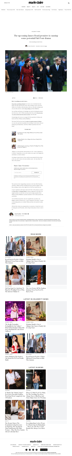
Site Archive (13, 444)
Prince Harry (15, 191)
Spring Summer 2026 (29, 9)
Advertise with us (57, 444)
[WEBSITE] (27, 214)
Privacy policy (16, 446)
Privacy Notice (16, 176)
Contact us (35, 444)
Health (33, 6)
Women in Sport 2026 (11, 9)
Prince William (28, 108)
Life (38, 6)
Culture (42, 6)
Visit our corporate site (51, 452)
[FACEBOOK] (22, 214)
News (46, 46)
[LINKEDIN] (25, 214)
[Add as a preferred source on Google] (50, 450)
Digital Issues (60, 9)
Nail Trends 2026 (38, 9)
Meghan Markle (23, 191)
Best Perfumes (54, 9)
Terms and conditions (46, 444)
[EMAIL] (28, 214)
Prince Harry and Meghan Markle (18, 103)
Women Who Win (68, 9)
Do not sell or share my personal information (48, 446)
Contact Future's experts (24, 444)
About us (33, 446)
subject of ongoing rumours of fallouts (33, 121)
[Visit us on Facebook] (33, 450)
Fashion (23, 6)
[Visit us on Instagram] (30, 450)
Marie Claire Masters (20, 9)
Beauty (28, 6)
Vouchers (48, 6)
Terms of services (25, 175)
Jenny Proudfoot (32, 46)
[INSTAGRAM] (24, 214)
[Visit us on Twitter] (26, 450)
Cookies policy (25, 446)
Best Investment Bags (46, 9)
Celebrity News (36, 31)
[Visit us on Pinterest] (36, 450)
